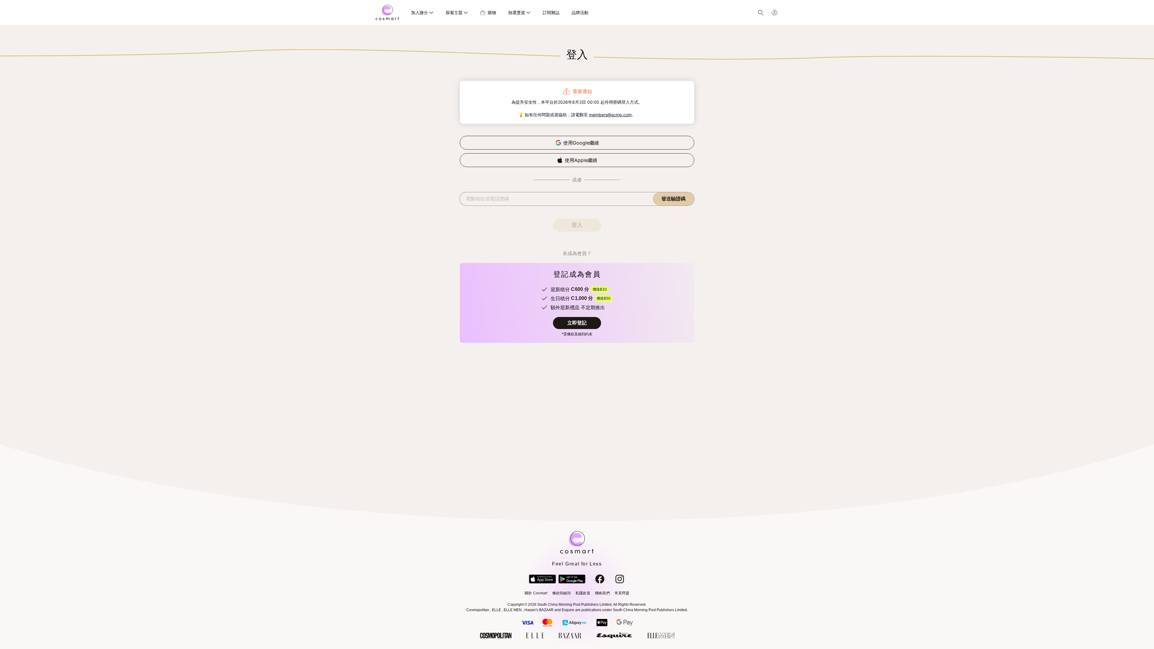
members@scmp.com (610, 114)
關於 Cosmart (536, 593)
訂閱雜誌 (551, 12)
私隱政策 (582, 593)
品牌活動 (580, 12)
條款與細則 (561, 593)
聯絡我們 (602, 593)
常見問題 (622, 593)
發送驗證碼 (673, 198)
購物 (492, 12)
